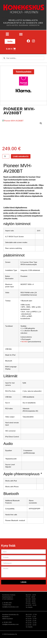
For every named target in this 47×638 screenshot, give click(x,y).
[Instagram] (33, 41)
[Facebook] (28, 41)
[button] (7, 34)
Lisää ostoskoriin (21, 156)
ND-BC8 (24, 341)
